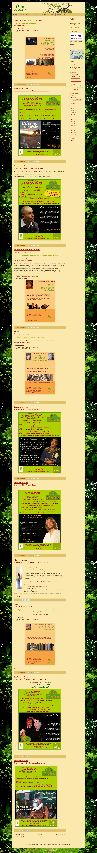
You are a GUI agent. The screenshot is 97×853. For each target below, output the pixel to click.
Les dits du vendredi (76, 81)
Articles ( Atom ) (25, 836)
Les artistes (44, 14)
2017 (72, 123)
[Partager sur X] (35, 84)
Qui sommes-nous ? (24, 14)
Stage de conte (74, 76)
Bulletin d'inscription (53, 581)
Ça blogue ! (74, 89)
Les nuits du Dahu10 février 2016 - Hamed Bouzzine (27, 408)
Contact (59, 14)
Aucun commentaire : (21, 84)
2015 (72, 128)
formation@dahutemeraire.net (30, 30)
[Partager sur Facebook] (36, 84)
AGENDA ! (51, 14)
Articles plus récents (19, 834)
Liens (64, 14)
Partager (72, 140)
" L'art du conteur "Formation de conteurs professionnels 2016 (31, 561)
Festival (73, 84)
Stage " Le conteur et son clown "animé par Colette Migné (27, 251)
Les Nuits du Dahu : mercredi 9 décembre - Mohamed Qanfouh (30, 678)
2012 (72, 134)
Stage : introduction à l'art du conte (28, 20)
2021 (72, 114)
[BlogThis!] (33, 84)
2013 (72, 132)
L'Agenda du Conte (76, 87)
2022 (72, 112)
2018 (72, 121)
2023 (72, 110)
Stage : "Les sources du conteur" (23, 605)
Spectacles (73, 74)
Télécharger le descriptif (20, 25)
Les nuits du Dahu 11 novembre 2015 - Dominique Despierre (29, 762)
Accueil (15, 14)
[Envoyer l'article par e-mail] (29, 84)
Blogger (69, 844)
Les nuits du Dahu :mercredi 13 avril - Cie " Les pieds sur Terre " (31, 89)
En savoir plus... (18, 596)
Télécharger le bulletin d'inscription (23, 260)
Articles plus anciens (60, 834)
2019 (72, 119)
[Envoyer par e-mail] (31, 84)
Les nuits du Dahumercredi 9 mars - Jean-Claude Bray (29, 167)
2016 (72, 125)
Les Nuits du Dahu (75, 78)
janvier (74, 103)
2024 (72, 108)
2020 (72, 117)
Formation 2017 (75, 86)
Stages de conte (35, 14)
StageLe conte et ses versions (23, 333)
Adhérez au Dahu (74, 68)
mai (73, 97)
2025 (72, 106)
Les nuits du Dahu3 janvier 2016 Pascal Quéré (25, 484)
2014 (72, 130)
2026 (72, 95)
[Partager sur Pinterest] (38, 84)
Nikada (59, 844)
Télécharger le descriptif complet (22, 342)
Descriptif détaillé (42, 581)
